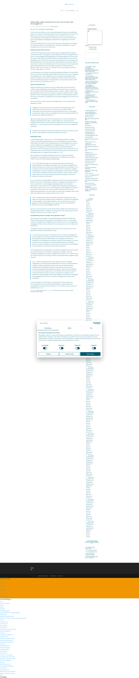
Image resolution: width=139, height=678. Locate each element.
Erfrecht (87, 125)
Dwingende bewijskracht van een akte (91, 73)
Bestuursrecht (88, 117)
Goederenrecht (88, 131)
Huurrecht (87, 137)
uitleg (41, 291)
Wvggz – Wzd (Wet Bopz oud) (91, 190)
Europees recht (88, 127)
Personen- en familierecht (91, 164)
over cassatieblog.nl (70, 10)
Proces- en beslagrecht (90, 175)
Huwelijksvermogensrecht (91, 139)
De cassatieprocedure (91, 550)
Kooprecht (87, 152)
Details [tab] (69, 328)
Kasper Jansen (54, 26)
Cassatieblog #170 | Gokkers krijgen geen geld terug (91, 101)
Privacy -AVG (88, 173)
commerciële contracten (58, 290)
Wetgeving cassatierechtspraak (90, 187)
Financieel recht (89, 129)
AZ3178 (45, 58)
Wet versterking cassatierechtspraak (90, 554)
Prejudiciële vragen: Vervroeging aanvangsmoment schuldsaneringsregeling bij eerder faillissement (92, 69)
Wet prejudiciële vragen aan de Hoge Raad (91, 557)
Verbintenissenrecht (41, 290)
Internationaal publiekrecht (91, 149)
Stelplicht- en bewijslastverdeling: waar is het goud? (92, 92)
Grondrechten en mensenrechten (89, 133)
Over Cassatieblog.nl (5, 603)
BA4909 (34, 60)
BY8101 (43, 29)
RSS (31, 569)
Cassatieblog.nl (5, 599)
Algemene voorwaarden (43, 575)
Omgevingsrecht (89, 156)
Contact (87, 45)
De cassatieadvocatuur (91, 551)
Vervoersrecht (88, 183)
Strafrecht (87, 176)
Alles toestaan (90, 354)
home (62, 10)
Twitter (32, 568)
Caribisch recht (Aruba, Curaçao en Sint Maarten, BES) (91, 123)
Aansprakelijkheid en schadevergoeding (90, 112)
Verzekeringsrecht (89, 185)
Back (1, 675)
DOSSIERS (2, 609)
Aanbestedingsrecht (90, 110)
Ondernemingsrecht (90, 157)
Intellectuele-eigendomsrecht (89, 144)
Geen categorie (3, 625)
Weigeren (48, 354)
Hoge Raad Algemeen (90, 135)
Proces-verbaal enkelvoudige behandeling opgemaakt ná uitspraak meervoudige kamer (91, 77)
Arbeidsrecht (88, 115)
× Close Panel (3, 677)
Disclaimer (60, 575)
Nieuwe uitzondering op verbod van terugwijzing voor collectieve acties (91, 82)
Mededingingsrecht (90, 154)
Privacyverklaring (53, 575)
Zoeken (2, 607)
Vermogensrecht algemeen (91, 180)
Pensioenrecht (88, 163)
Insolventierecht (89, 142)
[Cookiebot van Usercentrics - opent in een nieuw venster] (94, 323)
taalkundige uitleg (34, 291)
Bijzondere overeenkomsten (92, 118)
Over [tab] (91, 328)
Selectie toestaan (69, 354)
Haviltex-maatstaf (69, 290)
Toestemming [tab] (47, 328)
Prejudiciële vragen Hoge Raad (91, 171)
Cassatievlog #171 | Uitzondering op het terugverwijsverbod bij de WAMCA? (91, 96)
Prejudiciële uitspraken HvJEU (90, 168)
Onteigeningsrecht (89, 159)
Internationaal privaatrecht (91, 146)
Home (1, 601)
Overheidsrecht (89, 161)
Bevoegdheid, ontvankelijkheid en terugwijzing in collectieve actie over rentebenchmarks (92, 87)
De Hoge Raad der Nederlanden (90, 547)
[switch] (61, 348)
